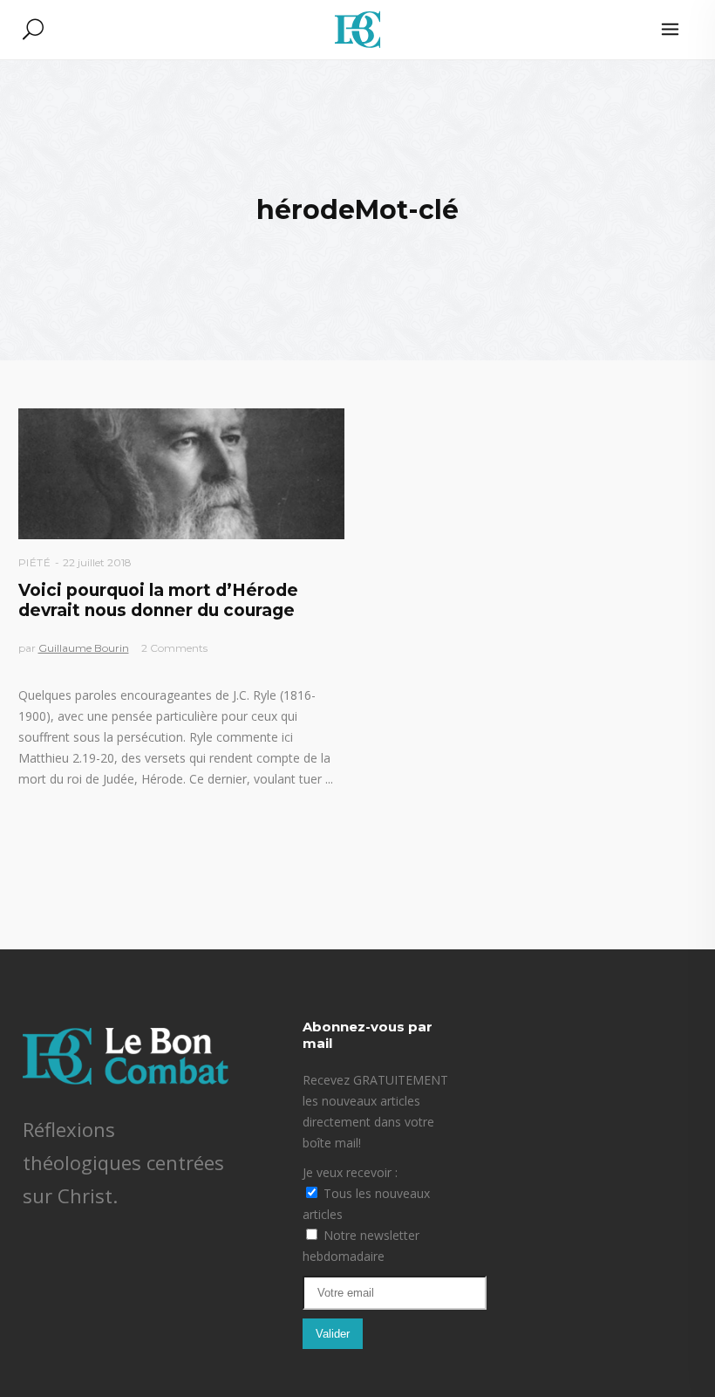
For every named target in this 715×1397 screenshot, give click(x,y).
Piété (34, 562)
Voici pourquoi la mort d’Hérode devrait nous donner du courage (158, 600)
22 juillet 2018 (97, 562)
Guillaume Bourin (83, 647)
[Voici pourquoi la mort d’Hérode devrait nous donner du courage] (181, 473)
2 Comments (174, 647)
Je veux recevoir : (350, 1172)
